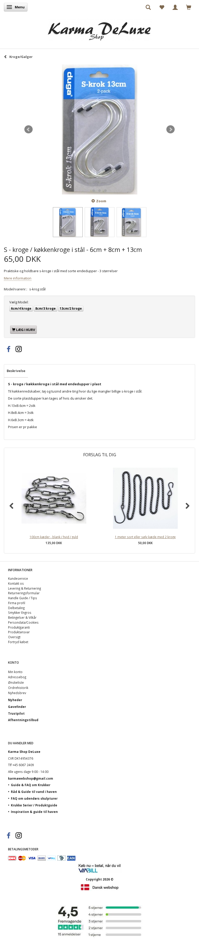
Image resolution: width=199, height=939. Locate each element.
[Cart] (188, 7)
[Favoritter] (161, 7)
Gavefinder (17, 707)
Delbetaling (16, 608)
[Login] (175, 7)
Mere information (17, 278)
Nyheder (15, 700)
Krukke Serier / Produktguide (34, 805)
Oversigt (14, 637)
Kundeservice (18, 578)
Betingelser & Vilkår (22, 617)
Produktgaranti (19, 627)
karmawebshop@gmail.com (30, 778)
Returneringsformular (24, 593)
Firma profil (16, 603)
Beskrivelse (16, 370)
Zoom (101, 201)
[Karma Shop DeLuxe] (99, 28)
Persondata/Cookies (23, 622)
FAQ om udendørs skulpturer (34, 798)
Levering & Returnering (24, 588)
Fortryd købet (18, 642)
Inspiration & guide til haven (34, 812)
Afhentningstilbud (23, 720)
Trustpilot (16, 713)
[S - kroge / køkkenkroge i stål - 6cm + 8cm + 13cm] (99, 129)
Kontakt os (16, 583)
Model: (19, 302)
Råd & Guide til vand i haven (34, 792)
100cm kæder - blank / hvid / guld (54, 537)
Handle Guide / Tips (22, 598)
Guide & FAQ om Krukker (30, 785)
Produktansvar (19, 632)
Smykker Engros (19, 612)
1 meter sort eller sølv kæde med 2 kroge (145, 537)
